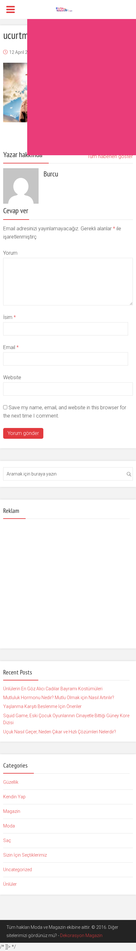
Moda (9, 825)
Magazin (11, 811)
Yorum (10, 253)
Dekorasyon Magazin (81, 935)
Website (12, 377)
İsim (9, 317)
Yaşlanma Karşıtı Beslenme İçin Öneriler (42, 706)
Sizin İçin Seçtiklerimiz (25, 855)
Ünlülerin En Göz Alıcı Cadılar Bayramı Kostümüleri (52, 688)
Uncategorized (17, 869)
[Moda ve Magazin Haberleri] (68, 8)
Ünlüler (10, 884)
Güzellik (10, 782)
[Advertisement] (68, 87)
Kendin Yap (14, 796)
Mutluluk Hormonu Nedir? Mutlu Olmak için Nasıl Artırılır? (58, 697)
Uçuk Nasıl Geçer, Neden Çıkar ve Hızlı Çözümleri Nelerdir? (59, 731)
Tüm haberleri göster (110, 156)
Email (11, 347)
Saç (7, 840)
